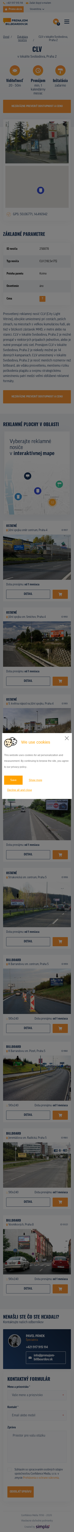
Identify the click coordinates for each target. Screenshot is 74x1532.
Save (13, 780)
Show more (35, 780)
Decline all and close (19, 790)
